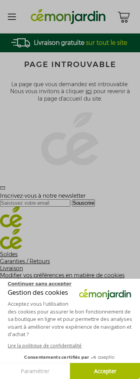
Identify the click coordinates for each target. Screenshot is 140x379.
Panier (123, 17)
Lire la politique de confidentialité (45, 345)
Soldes (9, 254)
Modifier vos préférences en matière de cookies (62, 275)
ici (89, 91)
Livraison (11, 268)
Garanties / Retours (25, 261)
